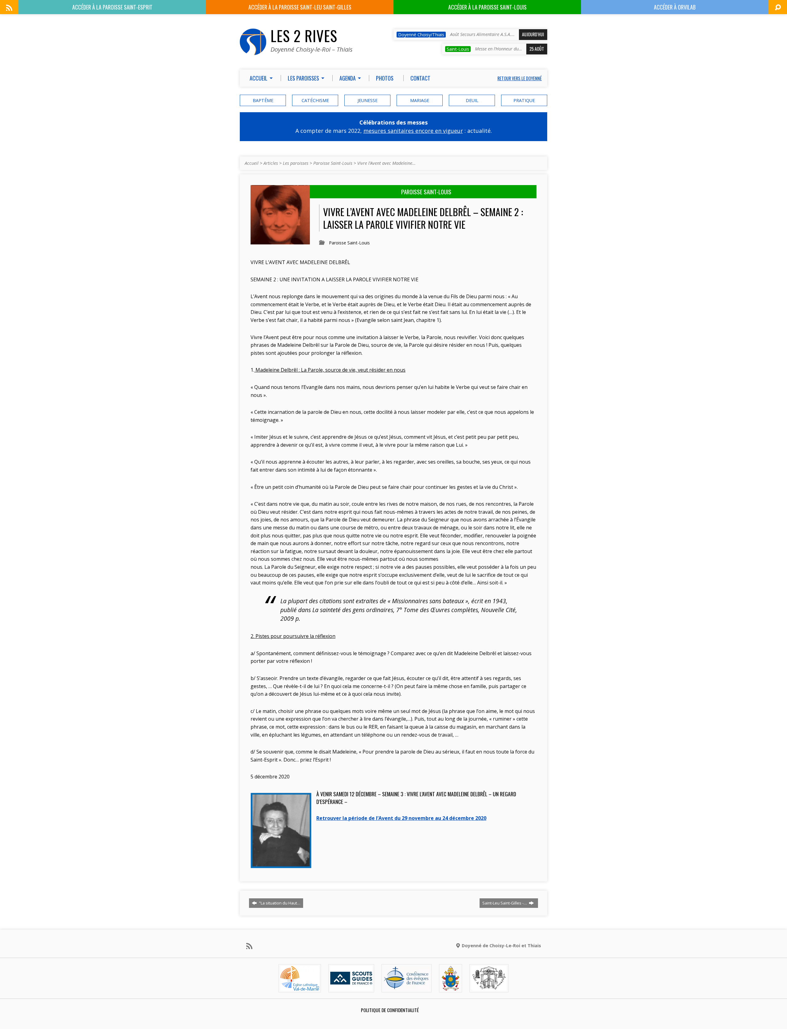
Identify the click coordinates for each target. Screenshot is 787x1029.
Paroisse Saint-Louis (487, 7)
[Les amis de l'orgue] (488, 987)
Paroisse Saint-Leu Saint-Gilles (299, 7)
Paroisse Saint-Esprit (112, 7)
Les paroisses (295, 163)
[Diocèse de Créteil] (299, 987)
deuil (472, 100)
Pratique (524, 100)
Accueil (252, 163)
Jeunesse (368, 100)
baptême (263, 100)
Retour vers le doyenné (519, 78)
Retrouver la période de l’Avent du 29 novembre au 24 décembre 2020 (401, 818)
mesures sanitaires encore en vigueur (413, 130)
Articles (270, 163)
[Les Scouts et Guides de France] (351, 987)
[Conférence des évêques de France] (406, 987)
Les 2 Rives (304, 35)
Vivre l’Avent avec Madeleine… (386, 163)
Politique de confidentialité (390, 1010)
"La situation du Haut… (279, 903)
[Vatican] (450, 987)
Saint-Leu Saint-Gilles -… (505, 903)
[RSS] (9, 8)
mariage (419, 100)
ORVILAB (675, 7)
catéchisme (315, 100)
